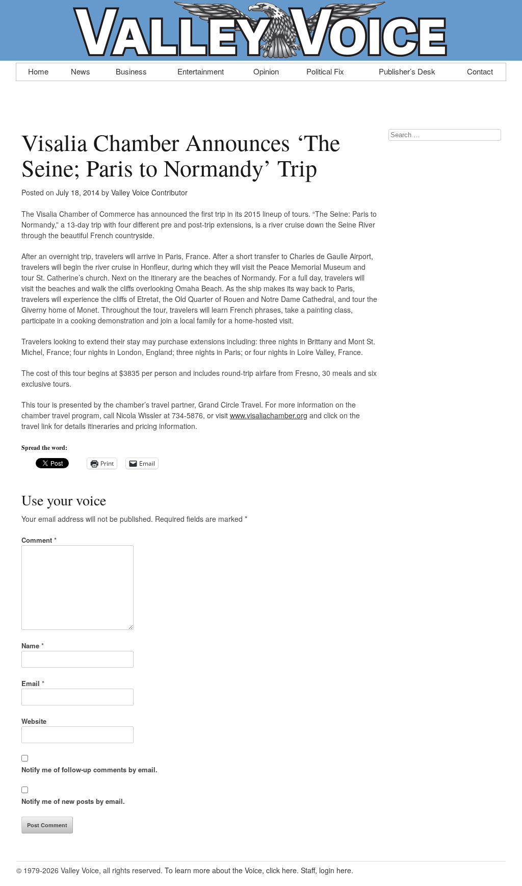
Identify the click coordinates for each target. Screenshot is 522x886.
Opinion (266, 70)
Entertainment (200, 70)
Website (33, 721)
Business (131, 70)
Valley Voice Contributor (149, 192)
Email (32, 683)
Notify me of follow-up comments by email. (89, 769)
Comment (39, 540)
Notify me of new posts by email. (73, 801)
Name (32, 645)
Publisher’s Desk (407, 70)
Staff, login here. (327, 870)
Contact (480, 70)
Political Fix (325, 70)
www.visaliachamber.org (268, 415)
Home (38, 70)
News (80, 70)
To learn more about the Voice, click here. (232, 870)
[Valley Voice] (261, 55)
